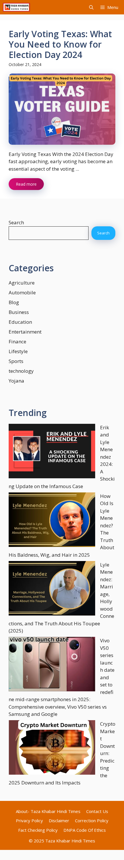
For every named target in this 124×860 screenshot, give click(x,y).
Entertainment (25, 331)
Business (19, 312)
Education (20, 322)
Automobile (22, 292)
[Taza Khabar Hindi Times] (16, 7)
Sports (16, 361)
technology (21, 371)
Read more (26, 184)
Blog (14, 302)
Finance (17, 341)
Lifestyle (18, 351)
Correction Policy (91, 820)
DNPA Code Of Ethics (84, 830)
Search (16, 222)
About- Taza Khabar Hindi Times (48, 811)
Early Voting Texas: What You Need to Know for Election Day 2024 (60, 44)
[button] (91, 7)
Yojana (16, 380)
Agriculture (22, 282)
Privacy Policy (29, 820)
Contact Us (97, 811)
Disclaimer (59, 820)
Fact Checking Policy (38, 830)
